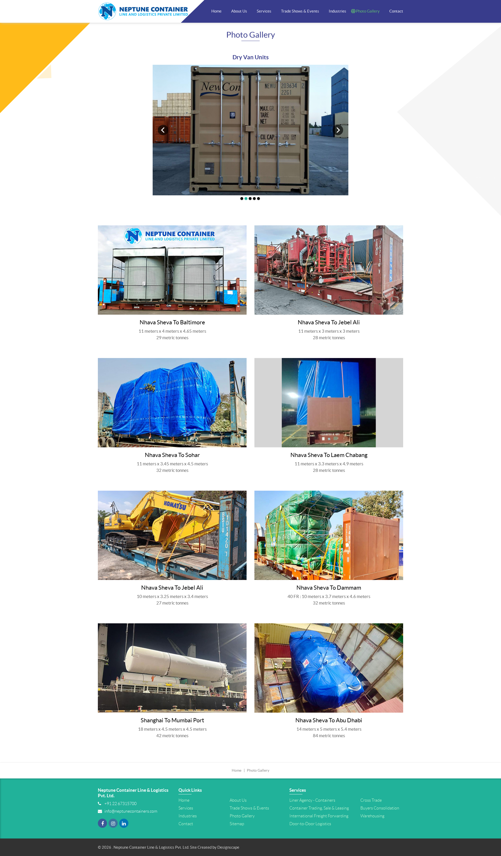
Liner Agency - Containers (312, 800)
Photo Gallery (368, 11)
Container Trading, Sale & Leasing (319, 808)
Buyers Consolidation (379, 808)
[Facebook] (102, 825)
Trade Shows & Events (300, 11)
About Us (239, 11)
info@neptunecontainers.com (130, 811)
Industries (337, 11)
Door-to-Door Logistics (310, 824)
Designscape (228, 847)
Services (264, 11)
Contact (396, 11)
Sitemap (237, 824)
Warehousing (372, 816)
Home (216, 11)
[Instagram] (113, 825)
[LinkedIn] (123, 825)
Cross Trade (371, 800)
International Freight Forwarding (318, 816)
